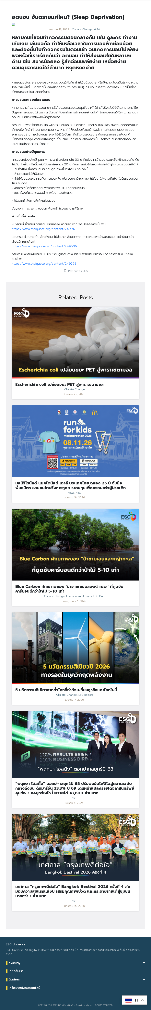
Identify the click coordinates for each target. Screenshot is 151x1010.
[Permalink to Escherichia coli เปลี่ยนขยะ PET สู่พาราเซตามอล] (75, 342)
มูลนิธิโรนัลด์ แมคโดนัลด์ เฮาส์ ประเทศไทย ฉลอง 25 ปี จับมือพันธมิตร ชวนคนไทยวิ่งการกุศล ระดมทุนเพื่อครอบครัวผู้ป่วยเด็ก (70, 485)
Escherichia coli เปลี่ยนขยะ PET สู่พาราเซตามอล (59, 384)
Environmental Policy (79, 596)
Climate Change (82, 30)
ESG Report (85, 695)
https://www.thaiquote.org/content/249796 (44, 263)
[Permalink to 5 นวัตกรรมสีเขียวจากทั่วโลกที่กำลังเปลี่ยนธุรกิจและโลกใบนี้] (75, 648)
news (71, 493)
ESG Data (99, 596)
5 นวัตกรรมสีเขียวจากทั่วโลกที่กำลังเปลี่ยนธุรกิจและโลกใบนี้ (66, 690)
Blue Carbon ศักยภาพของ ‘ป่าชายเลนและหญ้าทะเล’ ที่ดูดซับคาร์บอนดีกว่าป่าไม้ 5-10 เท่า (69, 588)
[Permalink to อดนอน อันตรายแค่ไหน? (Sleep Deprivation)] (13, 24)
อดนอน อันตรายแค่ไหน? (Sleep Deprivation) (68, 17)
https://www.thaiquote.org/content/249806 (44, 246)
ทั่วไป (97, 30)
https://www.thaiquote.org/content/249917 (44, 229)
